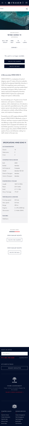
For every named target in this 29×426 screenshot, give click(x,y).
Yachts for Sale (4, 419)
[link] (23, 3)
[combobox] (14, 48)
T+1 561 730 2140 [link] (7, 358)
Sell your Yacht (4, 421)
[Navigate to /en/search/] (5, 3)
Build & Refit (18, 421)
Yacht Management (19, 417)
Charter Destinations (5, 417)
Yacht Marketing (19, 419)
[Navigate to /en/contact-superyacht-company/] (26, 3)
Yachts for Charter (5, 414)
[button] (1, 8)
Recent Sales (4, 423)
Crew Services (18, 423)
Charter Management (20, 414)
